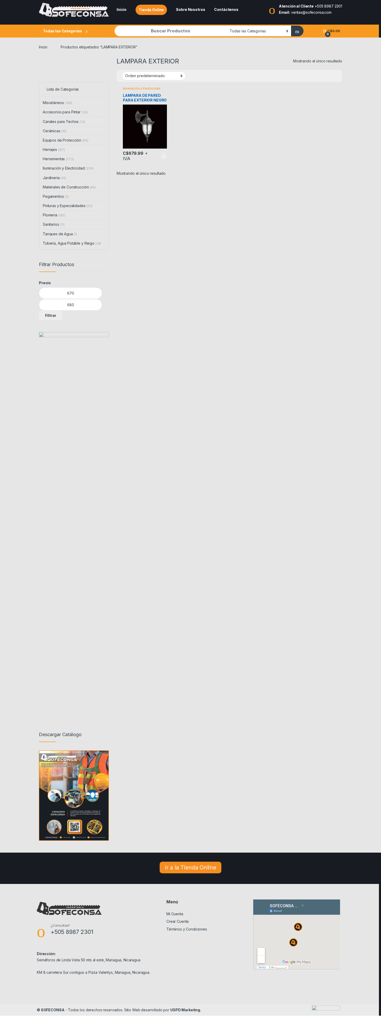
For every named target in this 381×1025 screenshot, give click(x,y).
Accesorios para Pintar (65, 112)
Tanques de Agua (60, 234)
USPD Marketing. (185, 1010)
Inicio (121, 9)
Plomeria (54, 215)
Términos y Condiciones (186, 929)
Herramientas (58, 159)
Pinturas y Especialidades (68, 205)
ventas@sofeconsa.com (311, 12)
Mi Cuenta (174, 914)
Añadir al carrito (161, 155)
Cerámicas (55, 131)
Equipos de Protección (65, 140)
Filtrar (50, 315)
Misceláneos (57, 102)
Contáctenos (226, 9)
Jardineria (54, 177)
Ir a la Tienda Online (190, 867)
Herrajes (54, 149)
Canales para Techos (64, 121)
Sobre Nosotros (190, 9)
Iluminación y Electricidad (141, 88)
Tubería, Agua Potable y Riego (72, 243)
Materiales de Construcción (69, 187)
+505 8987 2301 (328, 6)
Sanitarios (54, 224)
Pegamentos (56, 196)
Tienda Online (151, 10)
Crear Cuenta (177, 921)
